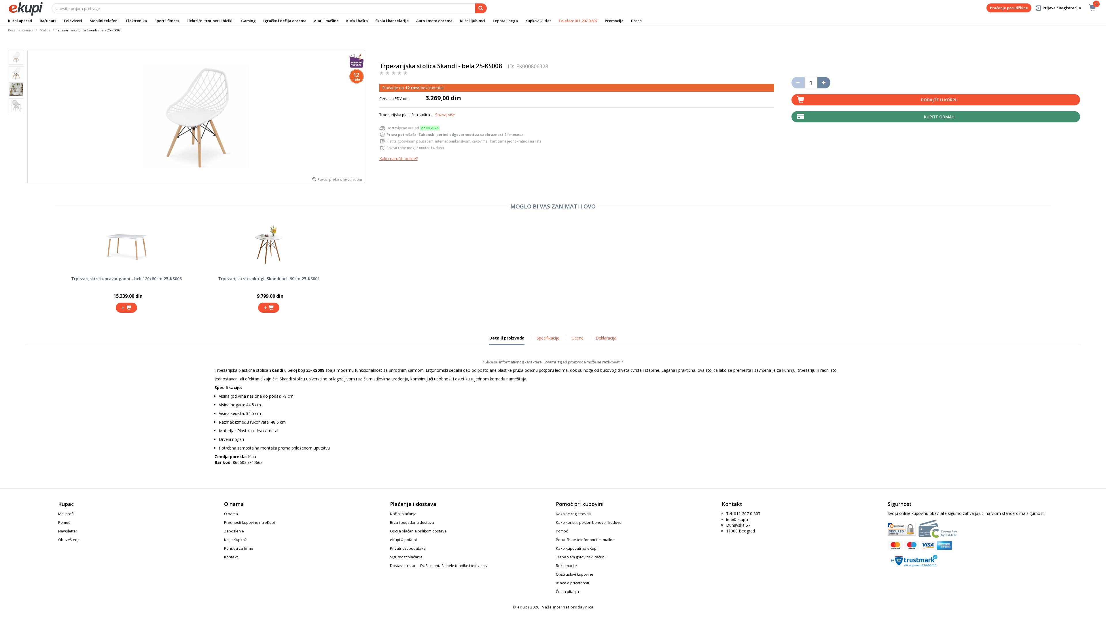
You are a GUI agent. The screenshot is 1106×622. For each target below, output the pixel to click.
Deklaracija (606, 338)
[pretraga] (481, 8)
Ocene (577, 338)
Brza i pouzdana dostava (412, 522)
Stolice (45, 30)
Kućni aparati (20, 20)
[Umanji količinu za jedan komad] (797, 82)
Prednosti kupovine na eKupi (249, 522)
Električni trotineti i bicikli (210, 20)
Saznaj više (445, 114)
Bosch (636, 20)
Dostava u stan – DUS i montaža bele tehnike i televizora (439, 565)
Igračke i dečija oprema (284, 20)
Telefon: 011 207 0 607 (577, 20)
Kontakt (231, 557)
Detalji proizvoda (506, 340)
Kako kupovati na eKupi (576, 548)
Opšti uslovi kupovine (574, 574)
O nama (231, 513)
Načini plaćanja (403, 513)
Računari (48, 20)
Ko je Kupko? (235, 539)
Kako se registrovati (573, 513)
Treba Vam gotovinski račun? (581, 557)
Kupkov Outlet (538, 20)
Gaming (248, 20)
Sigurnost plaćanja (406, 557)
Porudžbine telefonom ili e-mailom (586, 539)
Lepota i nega (505, 20)
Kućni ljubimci (472, 20)
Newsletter (67, 531)
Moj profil (66, 513)
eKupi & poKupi (403, 539)
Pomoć (64, 522)
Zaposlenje (234, 531)
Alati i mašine (326, 20)
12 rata (412, 87)
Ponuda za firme (238, 548)
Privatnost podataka (408, 548)
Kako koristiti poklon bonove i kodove (589, 522)
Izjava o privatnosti (572, 582)
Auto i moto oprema (434, 20)
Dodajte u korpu (939, 100)
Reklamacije (566, 565)
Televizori (72, 20)
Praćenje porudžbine (1009, 7)
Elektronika (136, 20)
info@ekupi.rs (738, 519)
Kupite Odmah (939, 117)
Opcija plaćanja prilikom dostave (418, 531)
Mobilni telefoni (104, 20)
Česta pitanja (567, 591)
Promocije (614, 20)
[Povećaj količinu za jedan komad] (823, 82)
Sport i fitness (166, 20)
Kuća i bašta (357, 20)
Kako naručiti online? (398, 158)
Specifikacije (548, 338)
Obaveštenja (69, 539)
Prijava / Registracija (1062, 7)
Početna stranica (20, 30)
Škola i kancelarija (392, 20)
